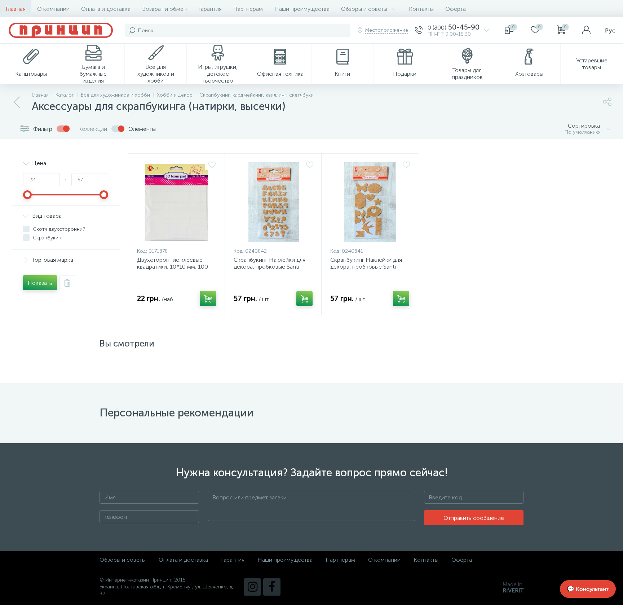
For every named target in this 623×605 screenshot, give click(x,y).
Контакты (421, 8)
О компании (53, 8)
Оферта (455, 8)
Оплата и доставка (106, 8)
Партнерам (248, 8)
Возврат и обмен (164, 8)
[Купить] (208, 298)
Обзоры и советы (364, 8)
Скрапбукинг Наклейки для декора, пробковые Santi (269, 263)
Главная (16, 8)
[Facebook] (271, 587)
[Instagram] (252, 587)
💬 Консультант (588, 589)
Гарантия (210, 8)
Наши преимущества (302, 8)
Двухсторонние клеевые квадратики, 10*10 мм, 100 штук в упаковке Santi (172, 266)
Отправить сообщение (473, 518)
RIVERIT (513, 590)
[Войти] (586, 30)
